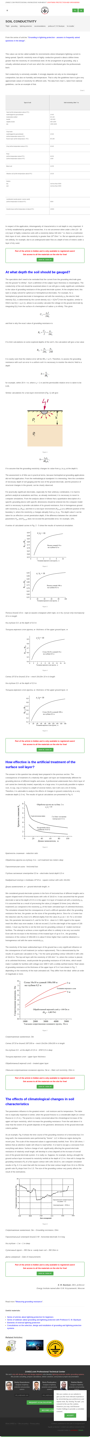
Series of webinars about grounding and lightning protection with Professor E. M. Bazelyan (44, 1320)
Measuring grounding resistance (29, 1302)
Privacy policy (35, 1423)
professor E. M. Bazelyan (56, 26)
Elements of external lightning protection (23, 1323)
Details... (81, 1430)
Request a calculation (40, 1402)
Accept (70, 1415)
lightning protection (26, 26)
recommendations (40, 26)
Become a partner (50, 1410)
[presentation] (3, 1349)
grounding (14, 26)
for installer (70, 26)
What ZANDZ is (10, 1423)
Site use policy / (23, 1423)
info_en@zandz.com (21, 1395)
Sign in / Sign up (45, 259)
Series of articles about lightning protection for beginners (30, 1317)
